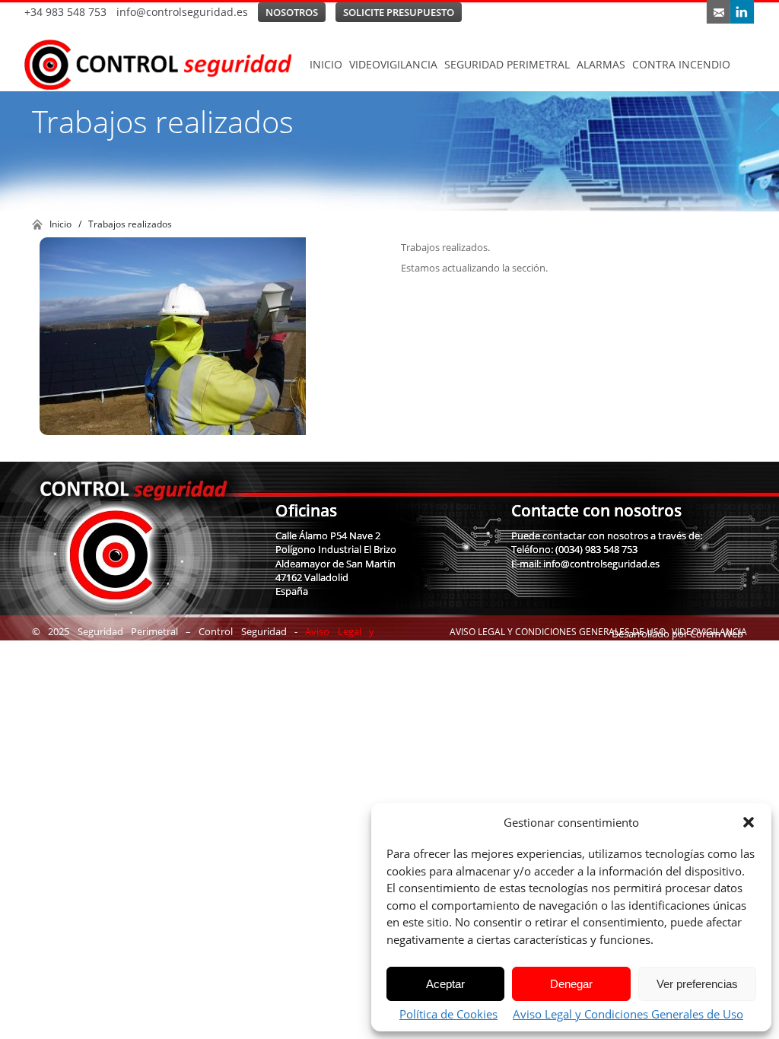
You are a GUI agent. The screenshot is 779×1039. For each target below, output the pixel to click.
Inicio (326, 64)
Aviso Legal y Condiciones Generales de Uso (628, 1014)
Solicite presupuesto (398, 12)
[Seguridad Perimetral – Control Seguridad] (165, 64)
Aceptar (445, 983)
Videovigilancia (393, 64)
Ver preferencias (697, 983)
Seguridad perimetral (507, 64)
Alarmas (601, 64)
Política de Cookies (448, 1014)
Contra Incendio (681, 64)
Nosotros (291, 12)
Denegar (571, 983)
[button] (748, 822)
